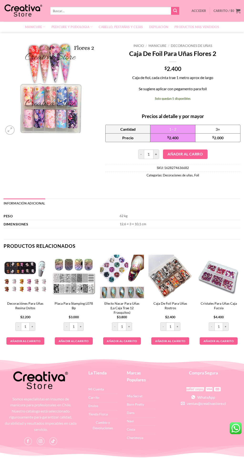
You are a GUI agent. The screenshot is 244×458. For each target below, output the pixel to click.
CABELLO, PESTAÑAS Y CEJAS (121, 27)
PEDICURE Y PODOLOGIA (70, 27)
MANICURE (33, 27)
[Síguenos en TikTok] (53, 441)
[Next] (240, 306)
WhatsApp (205, 397)
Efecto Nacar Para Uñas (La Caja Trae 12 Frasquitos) (121, 307)
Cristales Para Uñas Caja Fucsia (219, 305)
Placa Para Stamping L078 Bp (74, 305)
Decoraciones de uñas (191, 46)
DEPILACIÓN (158, 27)
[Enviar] (175, 11)
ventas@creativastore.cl (205, 403)
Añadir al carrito (25, 341)
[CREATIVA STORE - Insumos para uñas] (23, 11)
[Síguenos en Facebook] (28, 441)
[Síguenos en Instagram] (41, 441)
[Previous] (3, 306)
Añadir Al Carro (185, 154)
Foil (196, 175)
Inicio (138, 46)
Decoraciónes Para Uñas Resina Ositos (25, 305)
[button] (227, 11)
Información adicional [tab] (24, 203)
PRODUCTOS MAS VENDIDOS (196, 27)
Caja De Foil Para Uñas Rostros (170, 305)
